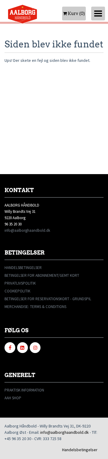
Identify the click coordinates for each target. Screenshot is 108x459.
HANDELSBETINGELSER (23, 267)
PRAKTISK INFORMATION (24, 390)
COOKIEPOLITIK (17, 291)
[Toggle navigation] (98, 13)
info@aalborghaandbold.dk (27, 230)
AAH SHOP (12, 397)
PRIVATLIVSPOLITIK (20, 283)
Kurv (76, 13)
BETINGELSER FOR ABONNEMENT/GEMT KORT (41, 275)
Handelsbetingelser (80, 449)
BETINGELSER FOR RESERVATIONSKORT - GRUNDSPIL (47, 298)
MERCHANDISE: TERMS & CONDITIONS (35, 306)
